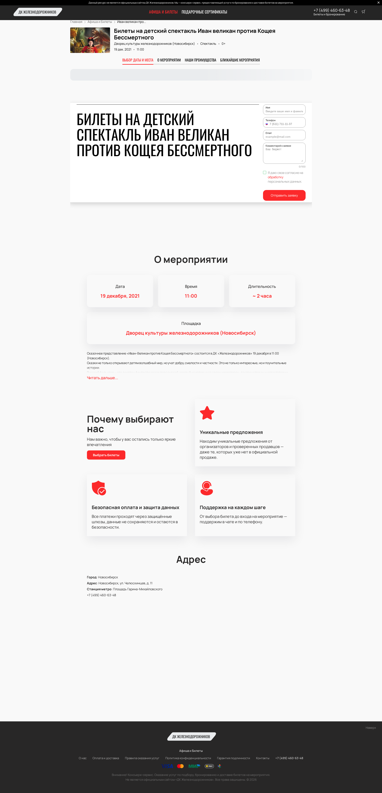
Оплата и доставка (106, 758)
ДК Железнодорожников (37, 12)
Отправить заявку (284, 195)
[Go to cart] (363, 12)
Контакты (262, 758)
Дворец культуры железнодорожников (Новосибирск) (154, 43)
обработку (275, 177)
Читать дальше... (102, 377)
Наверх (371, 728)
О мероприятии (169, 60)
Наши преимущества (200, 60)
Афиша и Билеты (163, 11)
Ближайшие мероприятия (240, 60)
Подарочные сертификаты (204, 11)
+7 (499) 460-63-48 (332, 10)
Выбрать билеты (106, 455)
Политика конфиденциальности (188, 758)
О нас (83, 758)
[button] (267, 124)
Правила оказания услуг (142, 758)
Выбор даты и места (137, 60)
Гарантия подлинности (233, 758)
